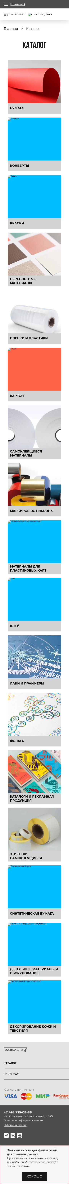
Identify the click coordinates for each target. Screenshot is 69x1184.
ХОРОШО (34, 1176)
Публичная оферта (15, 1125)
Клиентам (11, 1073)
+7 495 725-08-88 (18, 1112)
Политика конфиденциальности (23, 1120)
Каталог (10, 1063)
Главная (11, 28)
